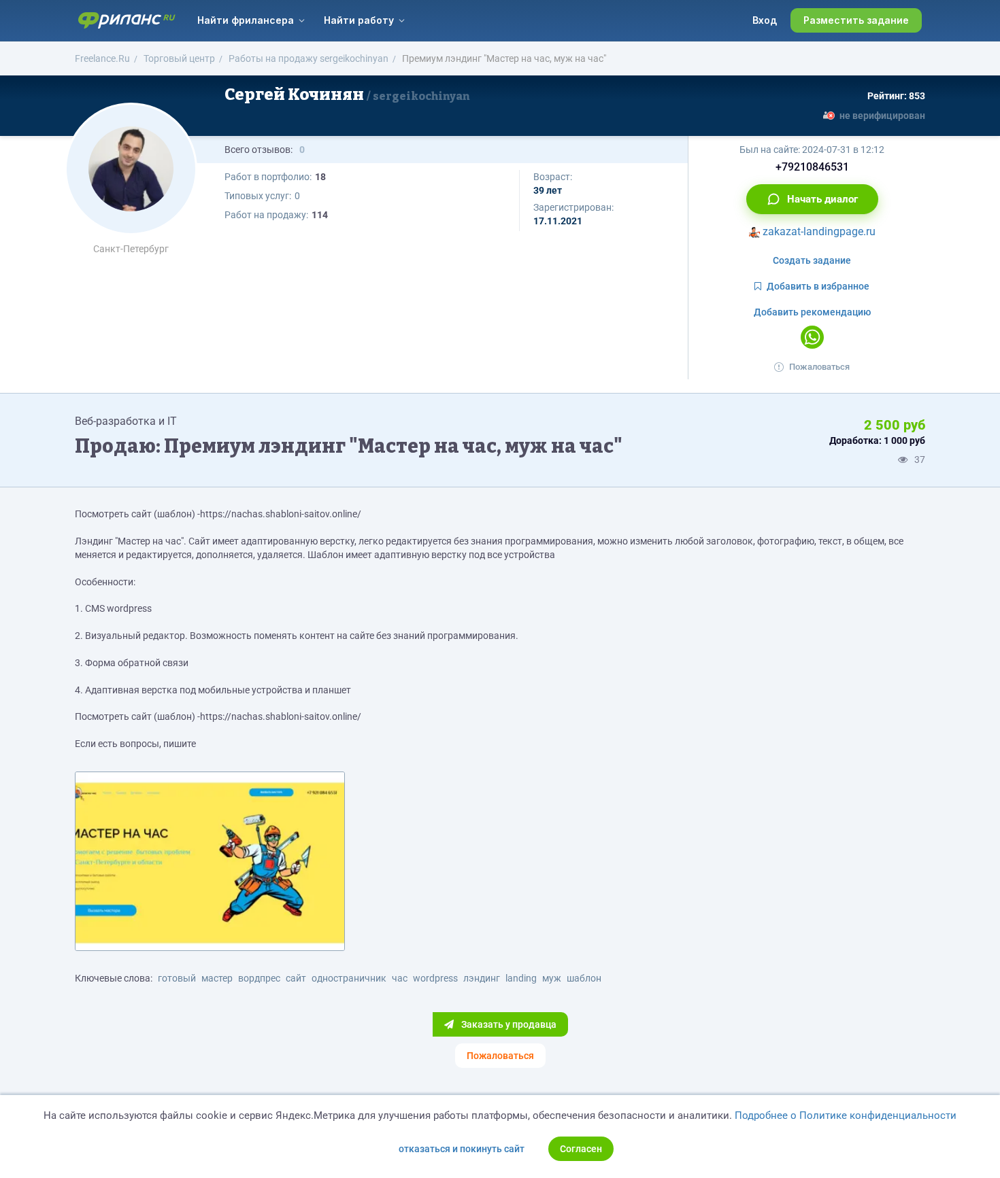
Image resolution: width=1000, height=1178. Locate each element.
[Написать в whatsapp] (812, 337)
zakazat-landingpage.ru (818, 231)
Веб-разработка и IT (126, 421)
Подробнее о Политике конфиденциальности (845, 1115)
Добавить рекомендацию (812, 312)
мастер (217, 978)
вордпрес (259, 978)
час (399, 978)
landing (521, 978)
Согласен (581, 1148)
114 (320, 214)
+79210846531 (812, 166)
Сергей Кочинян (346, 94)
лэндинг (481, 978)
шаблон (584, 978)
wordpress (435, 978)
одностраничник (349, 978)
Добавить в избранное (818, 286)
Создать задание (812, 260)
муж (551, 978)
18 (320, 176)
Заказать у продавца (507, 1024)
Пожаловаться (819, 367)
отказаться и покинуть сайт (461, 1148)
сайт (296, 978)
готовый (177, 978)
